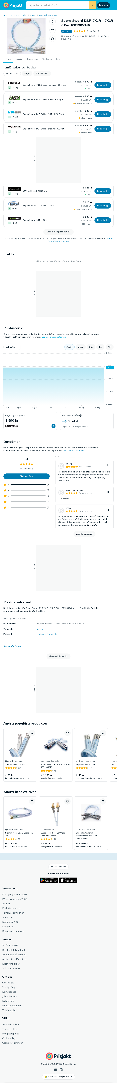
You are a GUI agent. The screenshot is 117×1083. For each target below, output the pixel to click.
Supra (40, 629)
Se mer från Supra (12, 646)
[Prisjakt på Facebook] (55, 1069)
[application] (58, 380)
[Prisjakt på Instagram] (61, 1069)
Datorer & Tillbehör (19, 15)
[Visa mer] (6, 85)
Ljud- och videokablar (48, 15)
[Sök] (92, 5)
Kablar (33, 15)
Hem (5, 15)
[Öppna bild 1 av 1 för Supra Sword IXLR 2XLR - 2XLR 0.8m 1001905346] (26, 36)
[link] (84, 472)
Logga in (103, 5)
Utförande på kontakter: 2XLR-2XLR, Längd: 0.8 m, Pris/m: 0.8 (85, 37)
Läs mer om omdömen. (75, 450)
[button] (52, 21)
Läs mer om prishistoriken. (54, 337)
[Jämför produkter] (52, 39)
